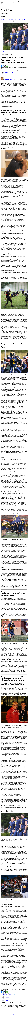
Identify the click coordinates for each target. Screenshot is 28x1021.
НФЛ (2, 19)
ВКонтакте (7, 998)
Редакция (3, 1012)
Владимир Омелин (8, 79)
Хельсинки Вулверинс (8, 72)
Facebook (7, 997)
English (13, 1014)
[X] (5, 66)
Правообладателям (9, 1012)
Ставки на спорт (21, 19)
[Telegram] (3, 66)
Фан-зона (14, 19)
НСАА (4, 19)
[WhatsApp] (7, 66)
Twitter (6, 1000)
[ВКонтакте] (1, 66)
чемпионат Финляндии (8, 74)
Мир (11, 19)
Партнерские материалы (6, 1014)
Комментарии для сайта (8, 994)
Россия (8, 19)
